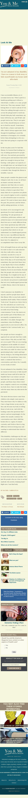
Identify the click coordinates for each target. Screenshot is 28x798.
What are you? (13, 560)
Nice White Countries (7, 542)
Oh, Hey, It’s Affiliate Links (9, 532)
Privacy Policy (17, 756)
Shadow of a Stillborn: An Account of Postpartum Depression (17, 580)
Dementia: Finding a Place (14, 623)
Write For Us (12, 780)
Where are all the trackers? (9, 545)
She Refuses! (20, 505)
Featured (19, 550)
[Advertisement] (14, 26)
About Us (4, 780)
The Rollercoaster (15, 573)
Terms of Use (10, 756)
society (19, 498)
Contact (14, 782)
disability (9, 496)
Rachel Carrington (11, 498)
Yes (7, 645)
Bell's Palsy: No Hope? (16, 554)
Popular (9, 550)
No (7, 648)
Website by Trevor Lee (14, 791)
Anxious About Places (16, 566)
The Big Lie (4, 538)
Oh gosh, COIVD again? (8, 535)
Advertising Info (22, 780)
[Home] (9, 4)
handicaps (16, 496)
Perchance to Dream (7, 505)
